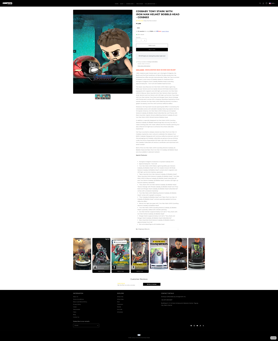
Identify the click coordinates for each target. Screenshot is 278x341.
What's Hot (120, 296)
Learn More (165, 31)
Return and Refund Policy (80, 301)
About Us (75, 296)
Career (75, 307)
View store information (144, 66)
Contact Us (76, 317)
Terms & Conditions (78, 299)
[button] (122, 3)
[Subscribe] (97, 325)
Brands (119, 307)
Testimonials (76, 309)
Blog (74, 314)
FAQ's (74, 312)
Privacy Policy (77, 304)
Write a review (151, 284)
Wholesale (120, 312)
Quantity (138, 37)
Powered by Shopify (145, 337)
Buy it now (152, 49)
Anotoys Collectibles (136, 337)
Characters (120, 304)
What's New (120, 299)
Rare (118, 301)
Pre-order (119, 309)
